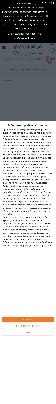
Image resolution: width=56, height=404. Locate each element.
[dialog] (28, 262)
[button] (47, 2)
